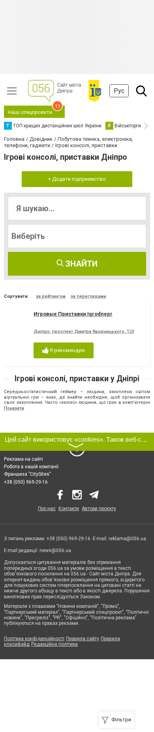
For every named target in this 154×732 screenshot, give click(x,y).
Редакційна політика (54, 644)
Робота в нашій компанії (31, 466)
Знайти (81, 264)
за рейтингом (51, 296)
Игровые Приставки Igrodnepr (73, 314)
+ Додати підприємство (77, 179)
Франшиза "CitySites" (27, 474)
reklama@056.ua (127, 538)
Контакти (68, 508)
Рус (119, 91)
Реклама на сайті (23, 459)
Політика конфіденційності (34, 638)
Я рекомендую (67, 350)
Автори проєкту (99, 508)
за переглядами (88, 296)
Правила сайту (82, 638)
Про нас (47, 508)
